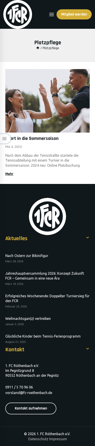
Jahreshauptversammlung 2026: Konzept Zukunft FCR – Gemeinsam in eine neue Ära (44, 275)
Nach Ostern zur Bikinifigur (26, 256)
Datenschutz (38, 439)
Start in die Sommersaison (32, 138)
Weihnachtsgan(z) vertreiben (28, 319)
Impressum (58, 439)
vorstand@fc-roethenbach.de (28, 393)
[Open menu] (51, 14)
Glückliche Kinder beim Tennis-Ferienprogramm (43, 336)
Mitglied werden (74, 14)
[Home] (38, 48)
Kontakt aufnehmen (31, 408)
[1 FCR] (17, 14)
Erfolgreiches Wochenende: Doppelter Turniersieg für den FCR (47, 298)
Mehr (10, 174)
